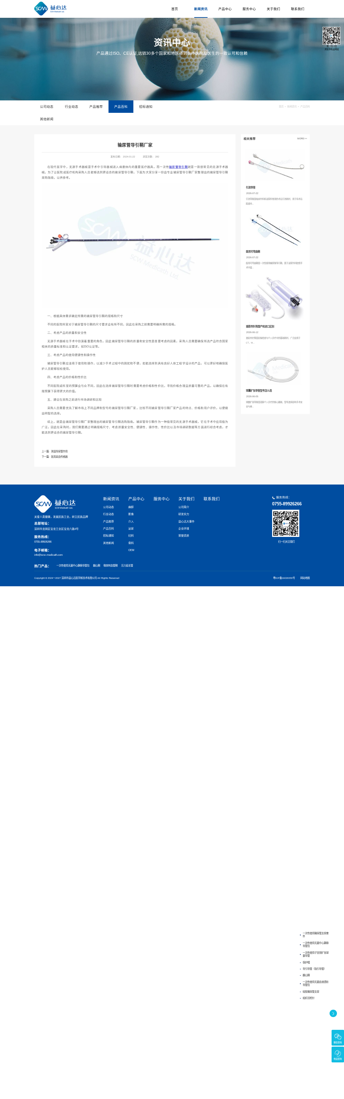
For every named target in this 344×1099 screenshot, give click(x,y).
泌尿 (131, 528)
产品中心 (225, 9)
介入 (131, 521)
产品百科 (121, 106)
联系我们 (297, 9)
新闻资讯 (201, 9)
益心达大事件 (186, 521)
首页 (174, 9)
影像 (131, 514)
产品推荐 (96, 106)
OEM (131, 550)
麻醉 (131, 507)
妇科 (131, 535)
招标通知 (146, 106)
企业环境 (183, 528)
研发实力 (183, 514)
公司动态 (46, 106)
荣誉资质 (183, 535)
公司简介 (183, 507)
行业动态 (71, 106)
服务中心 (249, 9)
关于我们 (273, 9)
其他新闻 (46, 119)
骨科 (131, 543)
